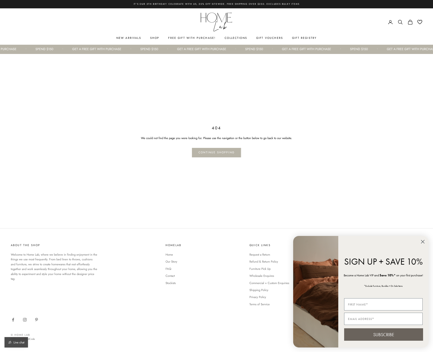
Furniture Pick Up (260, 269)
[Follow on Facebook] (13, 319)
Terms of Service (259, 304)
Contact (170, 276)
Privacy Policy (257, 297)
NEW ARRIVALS (128, 38)
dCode (31, 339)
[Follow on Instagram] (25, 319)
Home (169, 254)
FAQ (168, 269)
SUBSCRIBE (383, 335)
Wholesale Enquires (261, 276)
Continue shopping (216, 152)
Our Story (171, 261)
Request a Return (259, 254)
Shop (154, 38)
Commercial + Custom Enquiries (269, 283)
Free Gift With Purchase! (192, 38)
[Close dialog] (423, 242)
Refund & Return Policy (263, 261)
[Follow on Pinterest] (36, 319)
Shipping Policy (258, 290)
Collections (236, 38)
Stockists (171, 283)
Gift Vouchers (269, 38)
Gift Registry (304, 38)
